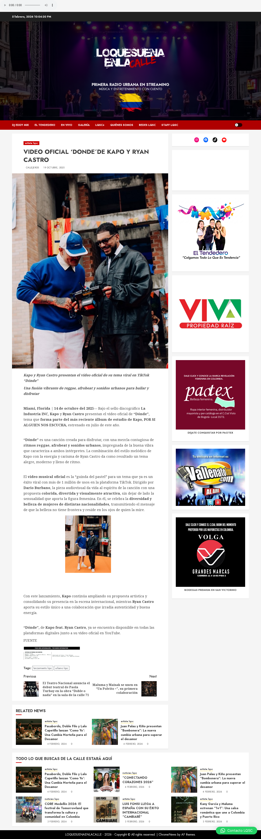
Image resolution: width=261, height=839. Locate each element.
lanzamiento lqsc (42, 668)
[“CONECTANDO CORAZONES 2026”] (107, 780)
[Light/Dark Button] (238, 125)
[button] (236, 830)
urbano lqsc (61, 668)
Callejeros (32, 167)
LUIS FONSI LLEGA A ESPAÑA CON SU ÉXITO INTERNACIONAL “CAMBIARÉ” (140, 810)
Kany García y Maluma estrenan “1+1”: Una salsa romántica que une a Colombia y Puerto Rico (222, 810)
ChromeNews (167, 834)
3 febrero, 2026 (57, 821)
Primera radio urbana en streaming (130, 84)
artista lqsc (31, 143)
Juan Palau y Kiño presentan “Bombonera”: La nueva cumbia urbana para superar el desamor (141, 732)
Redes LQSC (147, 125)
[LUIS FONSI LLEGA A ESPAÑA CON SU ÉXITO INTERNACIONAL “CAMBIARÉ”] (107, 810)
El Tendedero (45, 125)
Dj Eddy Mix (20, 125)
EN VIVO (66, 125)
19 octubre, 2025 (53, 167)
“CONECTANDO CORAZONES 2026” (137, 779)
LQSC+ (100, 125)
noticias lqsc (129, 773)
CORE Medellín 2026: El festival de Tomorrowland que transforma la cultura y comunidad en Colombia (66, 810)
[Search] (246, 125)
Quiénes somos (121, 125)
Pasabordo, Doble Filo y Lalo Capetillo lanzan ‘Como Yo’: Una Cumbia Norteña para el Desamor (66, 732)
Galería (84, 125)
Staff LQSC (169, 125)
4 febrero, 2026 (57, 744)
